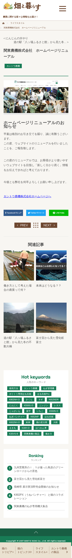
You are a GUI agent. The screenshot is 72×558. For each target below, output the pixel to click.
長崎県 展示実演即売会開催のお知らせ (36, 486)
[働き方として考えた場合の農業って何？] (19, 265)
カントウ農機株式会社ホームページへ (27, 196)
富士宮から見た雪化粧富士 (29, 478)
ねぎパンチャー (17, 416)
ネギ (40, 399)
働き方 (48, 434)
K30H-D (26, 428)
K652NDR (54, 399)
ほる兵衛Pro (43, 394)
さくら (29, 399)
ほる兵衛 (49, 416)
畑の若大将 (41, 422)
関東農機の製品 (31, 434)
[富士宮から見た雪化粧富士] (51, 318)
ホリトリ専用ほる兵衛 (20, 394)
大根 (55, 422)
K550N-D (53, 411)
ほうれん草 (41, 428)
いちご (40, 411)
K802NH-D (14, 399)
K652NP (35, 416)
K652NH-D (14, 422)
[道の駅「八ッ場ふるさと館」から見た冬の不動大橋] (49, 224)
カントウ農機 (13, 66)
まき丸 (12, 428)
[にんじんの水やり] (22, 224)
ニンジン (43, 405)
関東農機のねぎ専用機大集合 (31, 506)
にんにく (13, 405)
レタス (57, 405)
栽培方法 (13, 388)
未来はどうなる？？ (48, 285)
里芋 (28, 411)
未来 (28, 422)
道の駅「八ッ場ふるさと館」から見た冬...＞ (41, 42)
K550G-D (28, 405)
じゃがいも (14, 411)
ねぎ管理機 (48, 388)
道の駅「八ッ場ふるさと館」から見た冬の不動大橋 (18, 342)
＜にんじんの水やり (15, 38)
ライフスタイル (17, 23)
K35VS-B (13, 434)
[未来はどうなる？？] (51, 265)
